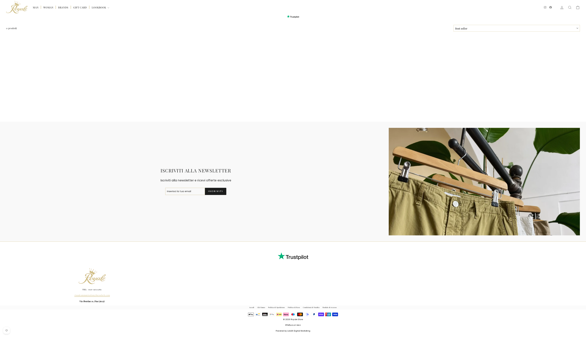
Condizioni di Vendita (311, 307)
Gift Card (80, 7)
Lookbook (99, 7)
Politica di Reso (294, 307)
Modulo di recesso (329, 307)
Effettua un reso (293, 325)
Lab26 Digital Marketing (298, 331)
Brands (63, 7)
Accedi (251, 307)
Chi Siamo (261, 307)
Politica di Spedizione (276, 307)
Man (35, 7)
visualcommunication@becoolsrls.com (92, 295)
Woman (48, 7)
